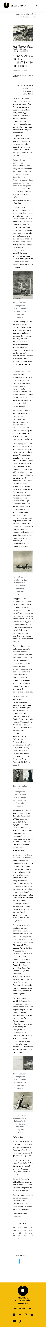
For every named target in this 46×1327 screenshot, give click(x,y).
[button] (37, 6)
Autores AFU (15, 1233)
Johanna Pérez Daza (20, 70)
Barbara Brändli (18, 622)
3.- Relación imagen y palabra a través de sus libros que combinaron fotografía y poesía (23, 183)
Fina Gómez (20, 1233)
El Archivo (18, 5)
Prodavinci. (17, 1217)
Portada (17, 14)
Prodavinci (26, 1231)
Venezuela (31, 1231)
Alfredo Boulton (19, 428)
